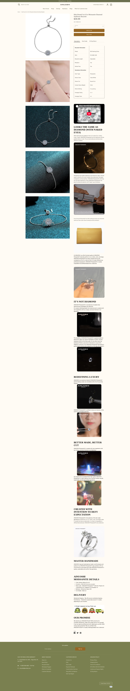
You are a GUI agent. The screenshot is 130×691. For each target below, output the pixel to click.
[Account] (107, 4)
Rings (52, 8)
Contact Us (69, 660)
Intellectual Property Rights (96, 669)
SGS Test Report (70, 673)
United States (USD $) (98, 4)
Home (19, 11)
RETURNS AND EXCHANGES (97, 667)
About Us (44, 660)
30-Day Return (92, 41)
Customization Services (72, 669)
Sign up (80, 648)
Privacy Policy (93, 660)
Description (77, 41)
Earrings (58, 8)
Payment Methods (70, 667)
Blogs (71, 8)
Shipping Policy (94, 662)
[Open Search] (19, 4)
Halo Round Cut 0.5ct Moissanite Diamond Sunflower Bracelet (32, 11)
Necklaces (64, 8)
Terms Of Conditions (95, 664)
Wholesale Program (46, 667)
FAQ (67, 662)
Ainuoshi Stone (45, 664)
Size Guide (84, 41)
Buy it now (89, 34)
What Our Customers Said (81, 8)
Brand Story (44, 662)
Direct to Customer (46, 669)
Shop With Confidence (71, 671)
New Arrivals (46, 8)
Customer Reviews (46, 671)
